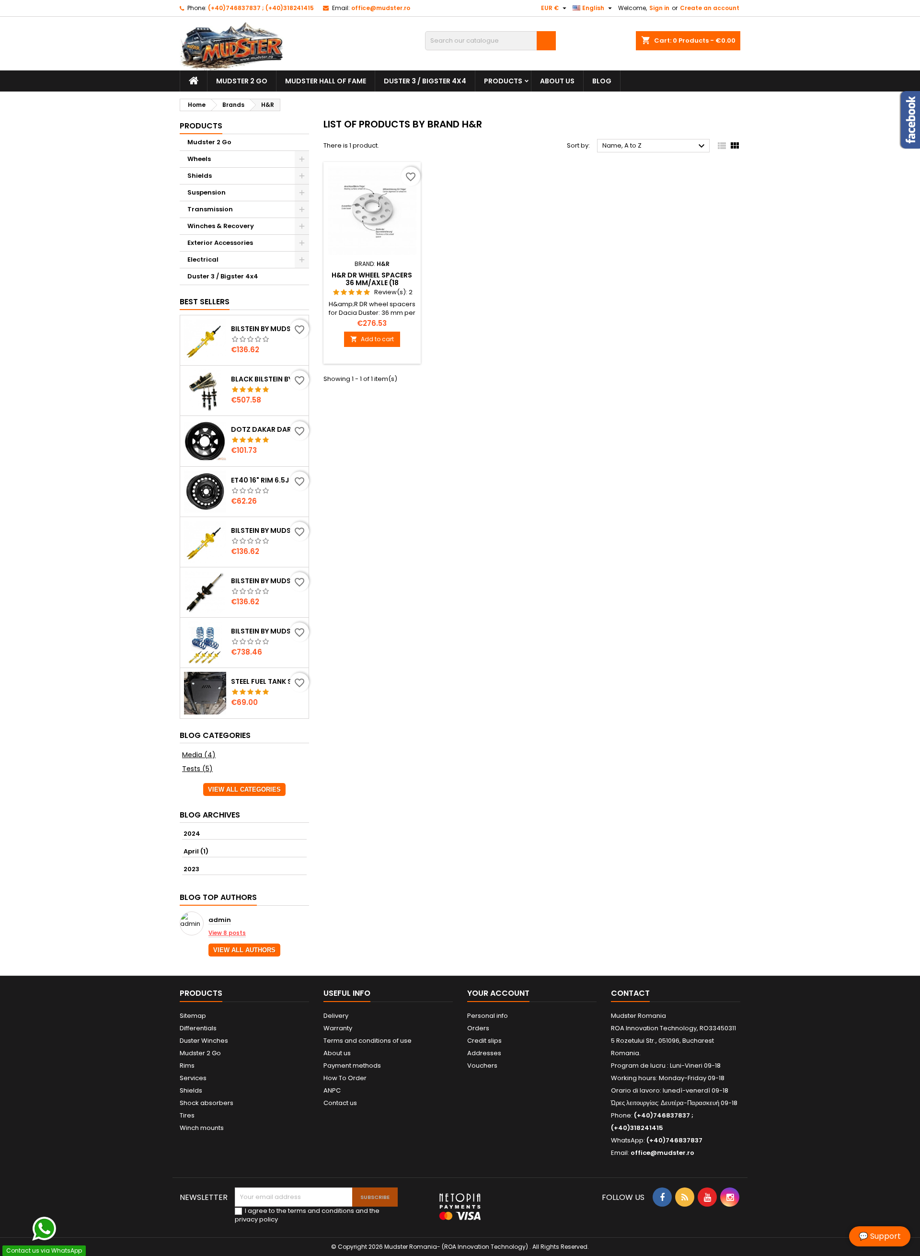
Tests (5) (197, 768)
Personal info (487, 1015)
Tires (187, 1115)
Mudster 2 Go (241, 81)
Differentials (198, 1028)
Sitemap (193, 1015)
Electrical (202, 259)
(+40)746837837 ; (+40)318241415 (261, 8)
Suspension (206, 192)
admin (219, 920)
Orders (478, 1028)
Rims (187, 1065)
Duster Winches (204, 1040)
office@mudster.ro (380, 8)
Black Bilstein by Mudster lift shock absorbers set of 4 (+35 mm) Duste (268, 379)
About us (557, 81)
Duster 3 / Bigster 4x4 (425, 81)
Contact (630, 993)
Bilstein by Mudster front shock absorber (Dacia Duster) (268, 530)
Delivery (335, 1015)
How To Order (345, 1078)
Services (193, 1078)
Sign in (659, 8)
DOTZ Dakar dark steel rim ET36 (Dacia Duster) (268, 429)
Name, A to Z (654, 146)
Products (503, 81)
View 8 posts (227, 933)
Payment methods (352, 1065)
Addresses (484, 1053)
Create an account (709, 8)
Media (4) (199, 755)
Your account (498, 993)
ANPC (332, 1090)
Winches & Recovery (220, 225)
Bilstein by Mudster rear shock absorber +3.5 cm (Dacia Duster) (268, 581)
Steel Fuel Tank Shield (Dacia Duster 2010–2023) (268, 681)
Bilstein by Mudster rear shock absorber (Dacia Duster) (268, 329)
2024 (192, 833)
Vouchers (482, 1065)
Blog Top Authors (218, 897)
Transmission (210, 209)
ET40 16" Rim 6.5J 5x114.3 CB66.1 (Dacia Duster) (268, 480)
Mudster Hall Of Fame (325, 81)
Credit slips (484, 1040)
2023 (191, 869)
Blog (601, 81)
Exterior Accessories (220, 242)
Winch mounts (202, 1127)
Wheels (199, 158)
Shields (199, 175)
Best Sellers (205, 301)
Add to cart (372, 339)
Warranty (337, 1028)
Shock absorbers (206, 1102)
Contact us (340, 1102)
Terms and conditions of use (367, 1040)
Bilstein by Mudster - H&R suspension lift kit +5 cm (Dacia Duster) (268, 631)
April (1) (196, 851)
